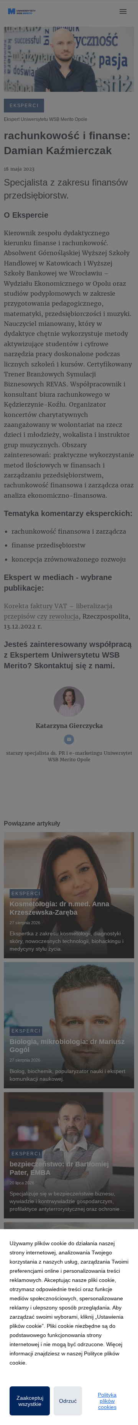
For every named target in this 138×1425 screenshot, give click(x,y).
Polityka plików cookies (107, 1401)
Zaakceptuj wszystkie (29, 1401)
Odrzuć (68, 1401)
